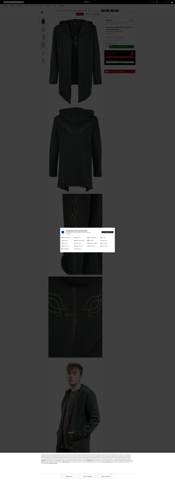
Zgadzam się (69, 476)
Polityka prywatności (53, 463)
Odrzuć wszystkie (87, 476)
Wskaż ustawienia (106, 476)
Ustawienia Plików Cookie (107, 461)
